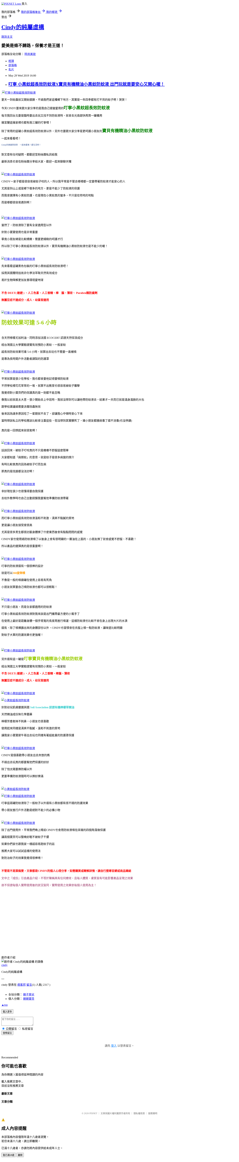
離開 (20, 1155)
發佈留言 (7, 1033)
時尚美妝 (30, 54)
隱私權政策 (139, 1113)
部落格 (12, 65)
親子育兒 (28, 994)
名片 (11, 69)
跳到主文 (7, 36)
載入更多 (7, 1011)
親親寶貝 (28, 998)
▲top (4, 1004)
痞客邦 (21, 984)
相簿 (11, 61)
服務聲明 (152, 1113)
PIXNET (93, 1113)
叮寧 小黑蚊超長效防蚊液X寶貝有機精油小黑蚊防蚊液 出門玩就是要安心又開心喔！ (86, 84)
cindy (4, 965)
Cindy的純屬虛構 (22, 27)
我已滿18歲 (8, 1155)
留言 (29, 984)
